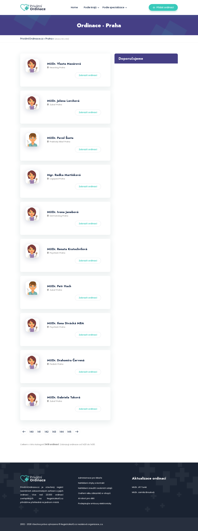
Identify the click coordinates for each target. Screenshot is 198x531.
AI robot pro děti (86, 498)
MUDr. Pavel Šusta (60, 138)
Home (74, 7)
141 (39, 431)
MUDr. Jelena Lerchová (63, 100)
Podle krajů (90, 7)
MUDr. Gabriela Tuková (63, 397)
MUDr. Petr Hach (59, 286)
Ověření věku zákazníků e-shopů (94, 493)
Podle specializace (113, 7)
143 (54, 431)
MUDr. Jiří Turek (139, 487)
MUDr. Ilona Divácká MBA (65, 323)
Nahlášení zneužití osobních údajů (95, 488)
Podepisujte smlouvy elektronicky (94, 503)
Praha (48, 38)
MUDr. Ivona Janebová (63, 212)
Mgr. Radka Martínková (64, 175)
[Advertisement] (146, 82)
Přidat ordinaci (165, 7)
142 (46, 431)
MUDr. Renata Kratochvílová (67, 249)
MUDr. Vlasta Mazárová (64, 63)
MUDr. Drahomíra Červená (65, 360)
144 (62, 431)
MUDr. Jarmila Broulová (143, 492)
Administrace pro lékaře (90, 477)
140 (32, 431)
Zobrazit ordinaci (88, 75)
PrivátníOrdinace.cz (31, 38)
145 (69, 431)
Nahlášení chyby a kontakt (91, 483)
